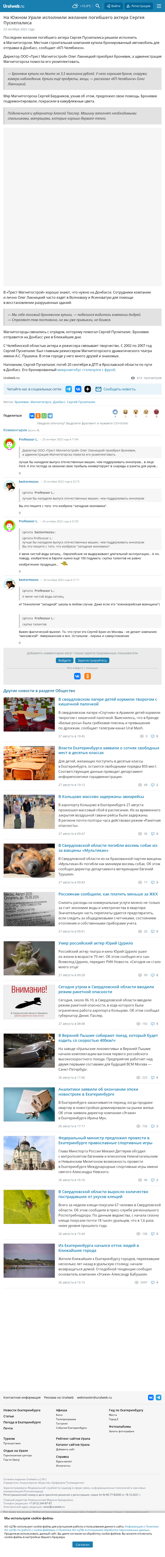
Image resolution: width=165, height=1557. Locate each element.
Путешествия (12, 1443)
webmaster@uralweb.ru (94, 1397)
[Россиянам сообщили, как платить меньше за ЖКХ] (29, 909)
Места (113, 1415)
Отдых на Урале (15, 1451)
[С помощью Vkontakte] (77, 676)
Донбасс (59, 402)
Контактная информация (22, 1397)
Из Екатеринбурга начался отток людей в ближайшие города (98, 1248)
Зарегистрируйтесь (92, 660)
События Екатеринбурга (71, 1428)
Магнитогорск (41, 402)
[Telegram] (50, 415)
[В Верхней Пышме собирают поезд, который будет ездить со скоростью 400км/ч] (29, 1051)
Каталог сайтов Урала (73, 1445)
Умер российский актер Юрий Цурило (95, 943)
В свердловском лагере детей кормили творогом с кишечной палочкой (107, 702)
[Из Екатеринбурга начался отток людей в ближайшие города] (29, 1261)
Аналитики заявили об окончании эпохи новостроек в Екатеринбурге (98, 1091)
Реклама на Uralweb (59, 1397)
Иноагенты (63, 1465)
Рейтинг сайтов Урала (73, 1438)
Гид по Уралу (11, 1459)
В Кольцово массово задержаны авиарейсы (101, 796)
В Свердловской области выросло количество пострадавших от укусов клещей (103, 1194)
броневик (22, 402)
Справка (62, 1457)
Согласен (82, 1545)
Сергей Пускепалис (81, 402)
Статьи (8, 1416)
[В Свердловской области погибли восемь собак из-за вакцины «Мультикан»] (29, 861)
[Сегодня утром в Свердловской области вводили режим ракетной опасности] (29, 1002)
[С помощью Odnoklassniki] (87, 676)
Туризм (9, 1438)
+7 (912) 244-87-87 (40, 1503)
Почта (8, 1428)
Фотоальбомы (120, 1426)
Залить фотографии (121, 1431)
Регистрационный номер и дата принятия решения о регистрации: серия (72, 1495)
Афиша (61, 1410)
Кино (59, 1415)
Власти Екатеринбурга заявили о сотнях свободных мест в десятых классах (108, 750)
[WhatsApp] (44, 415)
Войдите (64, 660)
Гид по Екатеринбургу (126, 1410)
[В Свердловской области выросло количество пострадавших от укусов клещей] (29, 1207)
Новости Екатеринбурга (21, 1410)
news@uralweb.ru (54, 1507)
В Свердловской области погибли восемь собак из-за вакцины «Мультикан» (108, 848)
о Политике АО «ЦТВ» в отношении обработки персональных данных (102, 1530)
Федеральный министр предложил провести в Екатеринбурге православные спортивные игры (105, 1140)
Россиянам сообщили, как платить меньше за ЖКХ (108, 894)
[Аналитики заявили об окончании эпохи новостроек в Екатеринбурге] (29, 1104)
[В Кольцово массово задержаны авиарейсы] (29, 812)
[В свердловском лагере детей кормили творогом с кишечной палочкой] (29, 714)
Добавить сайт (65, 1449)
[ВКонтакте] (32, 415)
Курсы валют (64, 1461)
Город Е (113, 1419)
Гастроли (62, 1423)
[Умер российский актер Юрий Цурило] (29, 958)
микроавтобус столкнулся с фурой (86, 369)
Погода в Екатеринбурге (22, 1422)
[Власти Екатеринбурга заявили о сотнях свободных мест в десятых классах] (29, 763)
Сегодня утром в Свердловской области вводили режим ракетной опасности (106, 989)
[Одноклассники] (38, 415)
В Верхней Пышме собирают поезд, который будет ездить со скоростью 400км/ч (108, 1038)
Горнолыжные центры (17, 1455)
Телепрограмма (66, 1419)
